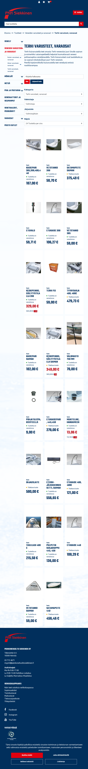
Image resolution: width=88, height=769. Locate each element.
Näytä (27, 119)
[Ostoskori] (49, 2)
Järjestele (28, 109)
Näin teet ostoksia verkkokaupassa (18, 687)
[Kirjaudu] (39, 2)
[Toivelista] (44, 2)
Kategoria (28, 90)
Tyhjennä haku (37, 81)
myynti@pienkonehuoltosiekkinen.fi (19, 663)
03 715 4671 (9, 660)
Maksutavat (9, 696)
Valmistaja (29, 99)
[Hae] (81, 24)
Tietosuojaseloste (11, 699)
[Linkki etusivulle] (18, 13)
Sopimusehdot (10, 690)
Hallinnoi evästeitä (27, 761)
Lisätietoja (61, 761)
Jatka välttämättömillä (61, 755)
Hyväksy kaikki (27, 755)
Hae (27, 81)
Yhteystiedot (9, 701)
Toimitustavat (10, 693)
